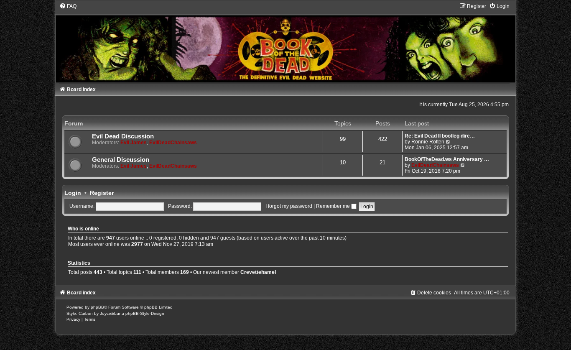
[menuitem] (67, 6)
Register (102, 192)
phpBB (97, 307)
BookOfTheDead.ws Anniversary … (447, 159)
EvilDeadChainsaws (173, 143)
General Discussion (120, 159)
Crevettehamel (258, 272)
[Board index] (285, 42)
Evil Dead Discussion (123, 136)
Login (72, 192)
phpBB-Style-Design (144, 313)
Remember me (333, 206)
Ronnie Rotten (427, 142)
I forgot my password (288, 206)
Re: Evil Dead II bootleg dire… (440, 136)
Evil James (133, 143)
